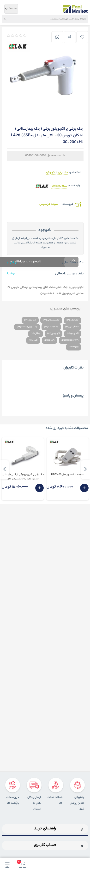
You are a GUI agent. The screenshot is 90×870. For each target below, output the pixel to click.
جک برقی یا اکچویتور (57, 172)
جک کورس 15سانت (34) (27, 327)
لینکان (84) (35, 333)
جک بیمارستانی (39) (51, 320)
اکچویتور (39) (72, 333)
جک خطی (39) (72, 320)
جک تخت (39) (30, 320)
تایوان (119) (33, 340)
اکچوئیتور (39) (53, 333)
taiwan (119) (73, 347)
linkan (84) (49, 340)
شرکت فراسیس (48, 204)
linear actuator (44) (69, 340)
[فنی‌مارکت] (75, 9)
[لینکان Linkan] (42, 186)
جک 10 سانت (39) (51, 327)
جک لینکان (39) (71, 327)
